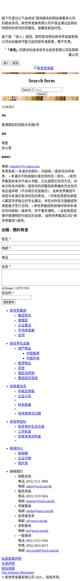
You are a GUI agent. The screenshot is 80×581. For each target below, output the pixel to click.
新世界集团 (18, 310)
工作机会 (24, 431)
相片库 (23, 463)
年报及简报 (26, 391)
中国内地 (32, 358)
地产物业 (24, 348)
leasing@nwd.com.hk (40, 501)
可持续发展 (26, 330)
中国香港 (32, 353)
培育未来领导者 (29, 436)
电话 (5, 257)
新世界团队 (18, 421)
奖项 (21, 335)
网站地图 (8, 568)
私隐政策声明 (11, 558)
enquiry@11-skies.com (25, 166)
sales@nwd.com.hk (39, 486)
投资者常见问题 (29, 413)
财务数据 (24, 405)
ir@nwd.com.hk (36, 521)
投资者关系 (18, 386)
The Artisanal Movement (18, 572)
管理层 (23, 320)
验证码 (8, 293)
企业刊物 (24, 458)
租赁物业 (24, 363)
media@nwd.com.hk (39, 511)
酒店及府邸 (26, 373)
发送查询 (8, 302)
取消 (15, 63)
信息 (6, 266)
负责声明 (8, 563)
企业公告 (24, 396)
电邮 (6, 248)
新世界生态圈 (20, 343)
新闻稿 (23, 453)
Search (42, 94)
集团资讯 (24, 315)
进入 (6, 63)
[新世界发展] (44, 68)
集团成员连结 (28, 378)
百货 (21, 368)
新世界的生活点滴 (31, 426)
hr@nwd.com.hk (37, 530)
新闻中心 (16, 448)
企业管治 (24, 325)
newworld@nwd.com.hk (42, 550)
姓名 (6, 239)
